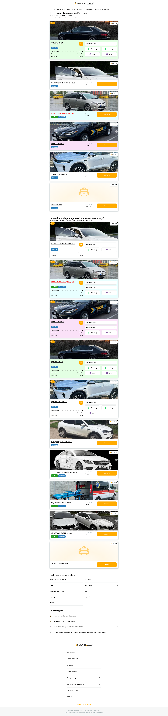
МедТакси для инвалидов (61, 503)
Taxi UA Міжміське (57, 144)
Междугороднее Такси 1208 (61, 442)
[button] (116, 131)
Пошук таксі (61, 9)
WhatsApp (94, 49)
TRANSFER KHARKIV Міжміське (63, 83)
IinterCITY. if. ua (56, 205)
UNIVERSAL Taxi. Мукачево (61, 533)
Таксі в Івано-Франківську (75, 9)
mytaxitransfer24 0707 (59, 174)
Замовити (107, 84)
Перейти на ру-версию (84, 704)
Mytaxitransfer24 (57, 43)
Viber (93, 54)
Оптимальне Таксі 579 (59, 564)
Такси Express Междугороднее (62, 113)
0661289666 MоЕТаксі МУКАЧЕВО (64, 472)
